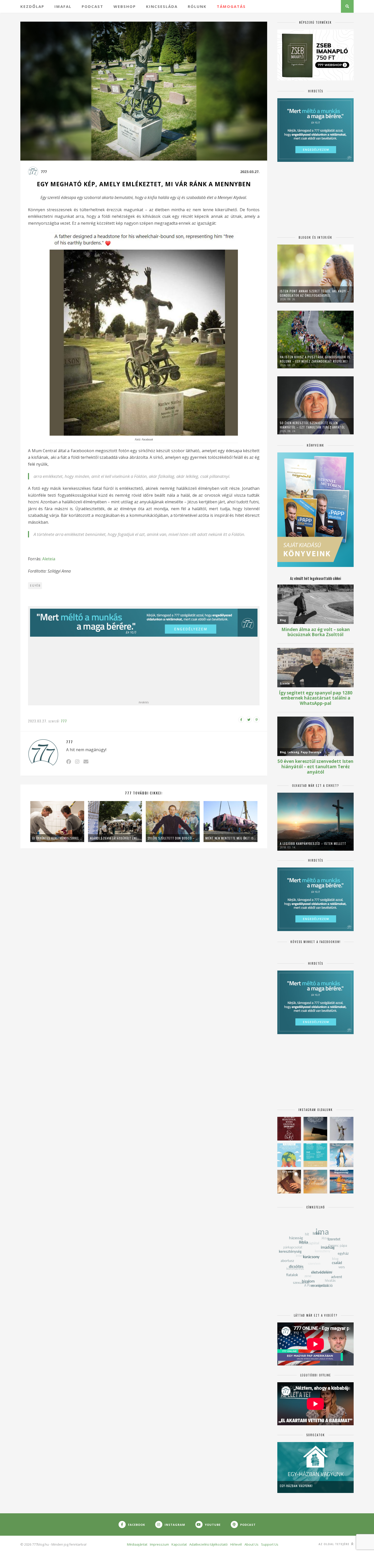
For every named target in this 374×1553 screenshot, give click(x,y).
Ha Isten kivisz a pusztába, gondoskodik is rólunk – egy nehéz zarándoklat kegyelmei (315, 359)
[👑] (289, 1155)
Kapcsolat (179, 1544)
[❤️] (289, 1129)
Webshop (124, 6)
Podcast (92, 6)
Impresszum (159, 1544)
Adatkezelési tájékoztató (208, 1544)
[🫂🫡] (341, 1129)
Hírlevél (236, 1544)
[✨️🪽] (315, 1181)
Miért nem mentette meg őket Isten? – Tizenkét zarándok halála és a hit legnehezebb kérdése (230, 838)
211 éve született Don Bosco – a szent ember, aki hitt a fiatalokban (173, 838)
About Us (251, 1544)
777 (44, 171)
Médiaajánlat (137, 1544)
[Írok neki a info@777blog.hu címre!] (85, 761)
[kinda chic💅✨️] (289, 1181)
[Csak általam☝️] (341, 1155)
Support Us (269, 1544)
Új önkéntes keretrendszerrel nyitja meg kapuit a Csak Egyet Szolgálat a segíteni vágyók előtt (57, 838)
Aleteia (48, 559)
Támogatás (231, 6)
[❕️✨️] (315, 1129)
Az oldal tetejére (334, 1544)
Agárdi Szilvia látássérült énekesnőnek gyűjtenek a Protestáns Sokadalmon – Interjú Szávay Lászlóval (115, 838)
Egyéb (35, 585)
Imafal (62, 6)
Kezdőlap (32, 6)
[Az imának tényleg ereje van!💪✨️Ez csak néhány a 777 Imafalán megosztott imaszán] (315, 1155)
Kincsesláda (162, 6)
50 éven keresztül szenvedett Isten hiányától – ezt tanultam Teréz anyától (312, 425)
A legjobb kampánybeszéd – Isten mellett (313, 843)
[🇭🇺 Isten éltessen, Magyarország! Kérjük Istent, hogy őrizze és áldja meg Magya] (341, 1181)
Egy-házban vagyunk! (296, 1486)
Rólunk (197, 6)
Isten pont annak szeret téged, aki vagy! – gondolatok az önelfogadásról (314, 293)
